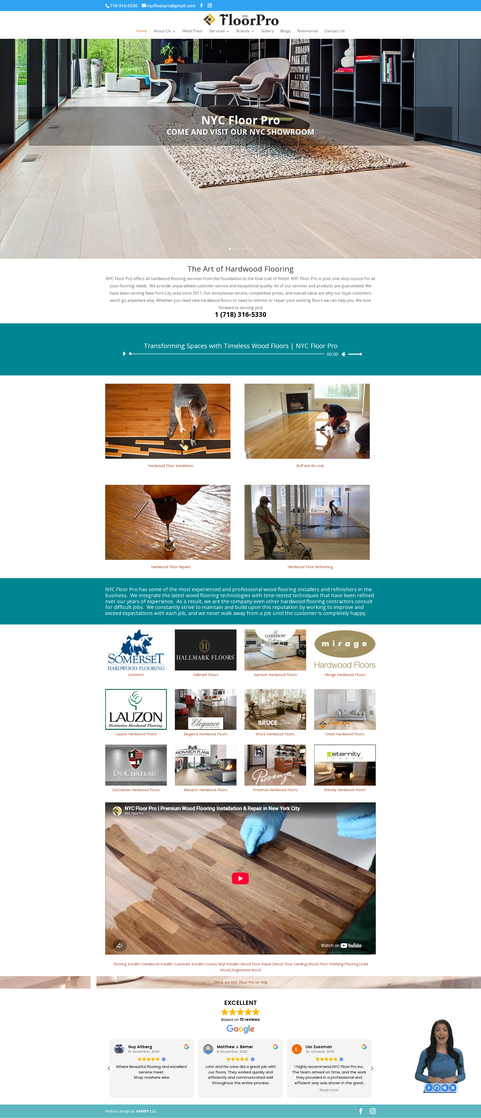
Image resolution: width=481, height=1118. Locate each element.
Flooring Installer (126, 964)
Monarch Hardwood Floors (205, 789)
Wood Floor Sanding (290, 964)
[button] (109, 1068)
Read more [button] (151, 1090)
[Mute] (343, 354)
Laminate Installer (189, 964)
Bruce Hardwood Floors (275, 734)
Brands (243, 31)
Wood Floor (192, 31)
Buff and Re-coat (310, 465)
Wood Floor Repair (256, 964)
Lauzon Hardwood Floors (136, 734)
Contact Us (334, 31)
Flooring (351, 964)
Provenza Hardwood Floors (275, 789)
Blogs (285, 31)
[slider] (354, 354)
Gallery (267, 31)
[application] (240, 353)
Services (217, 31)
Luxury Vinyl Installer (222, 964)
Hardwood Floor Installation (170, 465)
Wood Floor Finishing (326, 964)
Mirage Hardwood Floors (345, 674)
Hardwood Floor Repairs (171, 566)
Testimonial (307, 31)
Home (141, 31)
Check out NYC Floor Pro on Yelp (240, 982)
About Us (162, 31)
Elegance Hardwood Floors (205, 734)
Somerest (136, 674)
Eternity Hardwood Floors (345, 789)
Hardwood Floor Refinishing (310, 566)
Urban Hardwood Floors (345, 734)
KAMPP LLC (146, 1111)
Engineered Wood (246, 970)
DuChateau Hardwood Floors (136, 789)
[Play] (124, 354)
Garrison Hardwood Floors (275, 674)
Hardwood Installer (157, 964)
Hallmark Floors (205, 674)
